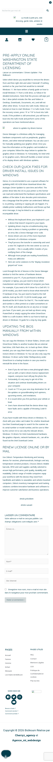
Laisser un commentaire (13, 72)
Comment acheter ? (12, 714)
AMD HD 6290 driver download (23, 184)
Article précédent (26, 498)
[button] (26, 31)
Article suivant (26, 505)
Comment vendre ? (11, 711)
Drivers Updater (30, 72)
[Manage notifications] (6, 756)
